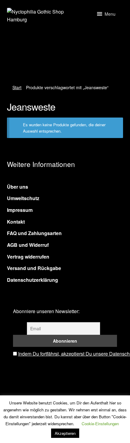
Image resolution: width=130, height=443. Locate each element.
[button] (110, 14)
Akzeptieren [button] (65, 433)
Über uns (17, 186)
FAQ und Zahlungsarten (34, 233)
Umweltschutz (23, 198)
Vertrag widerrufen (28, 256)
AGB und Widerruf (28, 244)
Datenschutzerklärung (32, 279)
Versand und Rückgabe (34, 268)
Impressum (20, 209)
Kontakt (16, 221)
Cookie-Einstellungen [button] (100, 423)
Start (16, 87)
